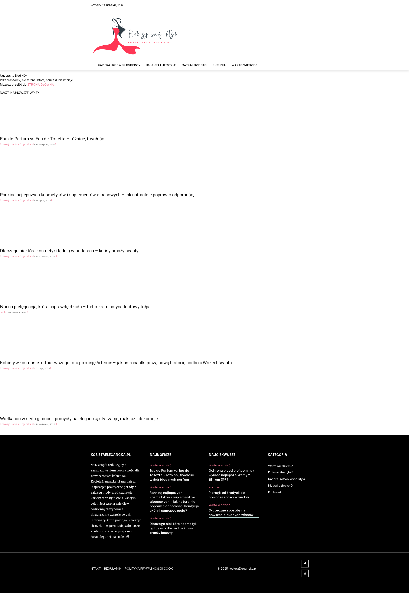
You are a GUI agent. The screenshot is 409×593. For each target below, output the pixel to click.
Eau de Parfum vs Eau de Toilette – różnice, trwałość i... (55, 138)
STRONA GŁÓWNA (40, 84)
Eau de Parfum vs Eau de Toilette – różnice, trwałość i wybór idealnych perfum (173, 475)
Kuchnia (214, 487)
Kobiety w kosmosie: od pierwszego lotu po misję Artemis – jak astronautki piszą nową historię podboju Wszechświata (116, 362)
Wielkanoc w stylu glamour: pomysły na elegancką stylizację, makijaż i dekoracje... (80, 418)
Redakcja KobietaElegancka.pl (17, 144)
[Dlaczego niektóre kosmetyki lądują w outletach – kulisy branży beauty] (204, 228)
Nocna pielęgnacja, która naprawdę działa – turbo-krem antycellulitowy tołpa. (76, 306)
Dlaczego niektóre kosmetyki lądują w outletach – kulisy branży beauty (69, 250)
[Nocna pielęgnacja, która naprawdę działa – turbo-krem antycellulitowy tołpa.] (204, 284)
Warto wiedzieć (160, 465)
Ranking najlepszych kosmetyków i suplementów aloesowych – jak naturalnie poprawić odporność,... (98, 194)
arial (2, 312)
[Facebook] (305, 563)
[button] (313, 63)
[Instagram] (305, 573)
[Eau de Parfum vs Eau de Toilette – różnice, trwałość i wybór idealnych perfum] (204, 116)
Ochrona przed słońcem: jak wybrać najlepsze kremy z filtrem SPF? (231, 475)
